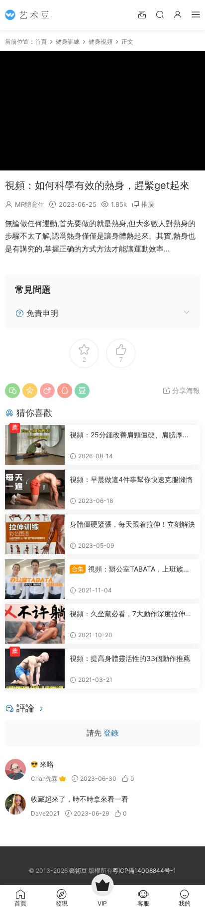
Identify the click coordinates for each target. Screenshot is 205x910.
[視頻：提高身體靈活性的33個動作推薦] (35, 668)
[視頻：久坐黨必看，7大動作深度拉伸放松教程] (35, 624)
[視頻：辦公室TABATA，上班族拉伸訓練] (35, 579)
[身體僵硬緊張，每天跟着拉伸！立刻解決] (35, 534)
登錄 (110, 733)
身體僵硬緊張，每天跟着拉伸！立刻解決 (132, 524)
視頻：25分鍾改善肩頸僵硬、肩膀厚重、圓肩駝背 (126, 435)
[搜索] (159, 14)
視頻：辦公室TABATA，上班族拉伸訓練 (130, 569)
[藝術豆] (30, 15)
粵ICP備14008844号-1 (144, 870)
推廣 (147, 204)
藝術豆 (78, 870)
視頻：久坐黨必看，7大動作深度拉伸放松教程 (131, 614)
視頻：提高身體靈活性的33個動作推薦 (130, 658)
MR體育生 (29, 204)
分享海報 (185, 390)
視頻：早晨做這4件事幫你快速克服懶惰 (131, 479)
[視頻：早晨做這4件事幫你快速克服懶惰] (35, 489)
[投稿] (141, 14)
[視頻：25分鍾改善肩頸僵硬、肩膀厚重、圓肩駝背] (35, 445)
